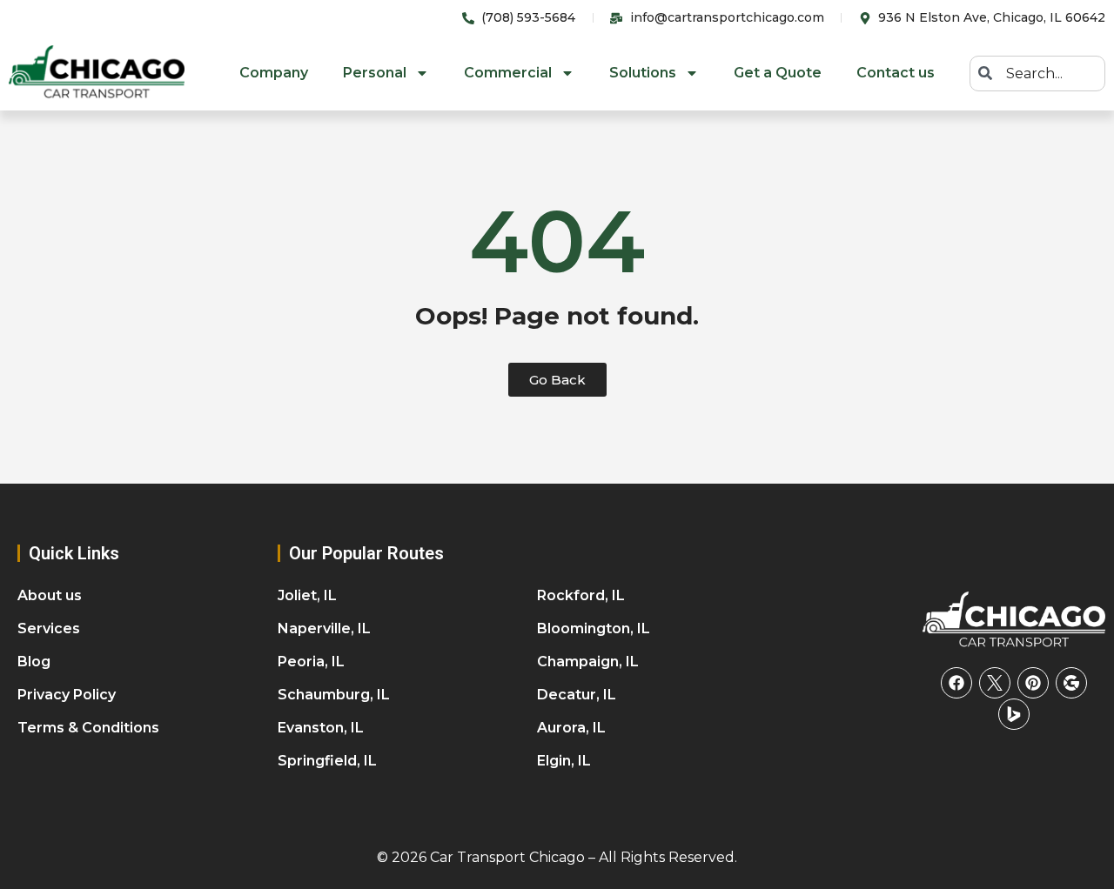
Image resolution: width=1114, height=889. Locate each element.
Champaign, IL (588, 661)
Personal (374, 72)
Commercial (508, 72)
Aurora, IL (571, 727)
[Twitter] (994, 682)
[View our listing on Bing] (1014, 714)
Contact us (895, 72)
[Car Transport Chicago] (1014, 621)
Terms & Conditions (88, 727)
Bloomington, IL (593, 628)
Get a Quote (778, 72)
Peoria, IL (311, 661)
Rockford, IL (581, 595)
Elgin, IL (564, 760)
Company (273, 72)
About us (49, 595)
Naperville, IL (324, 628)
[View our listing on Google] (1071, 682)
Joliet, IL (307, 595)
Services (48, 628)
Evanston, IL (321, 727)
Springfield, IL (327, 760)
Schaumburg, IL (334, 694)
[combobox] (1037, 73)
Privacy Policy (66, 694)
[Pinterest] (1033, 682)
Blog (33, 661)
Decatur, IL (576, 694)
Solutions (642, 72)
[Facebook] (956, 682)
